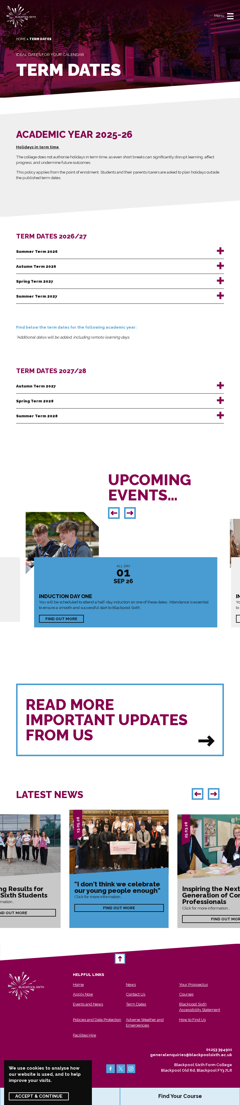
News (131, 984)
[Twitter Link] (120, 1068)
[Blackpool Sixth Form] (21, 15)
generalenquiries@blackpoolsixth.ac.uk (191, 1054)
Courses (186, 994)
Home (21, 39)
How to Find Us (192, 1019)
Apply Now (83, 994)
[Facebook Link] (110, 1068)
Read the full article (119, 869)
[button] (114, 513)
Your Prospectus (193, 984)
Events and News (88, 1004)
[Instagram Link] (131, 1068)
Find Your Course (180, 1096)
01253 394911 (219, 1049)
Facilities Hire (84, 1035)
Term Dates (136, 1004)
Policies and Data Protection (97, 1019)
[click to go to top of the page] (120, 958)
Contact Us (135, 994)
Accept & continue (38, 1096)
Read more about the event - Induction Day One (125, 592)
